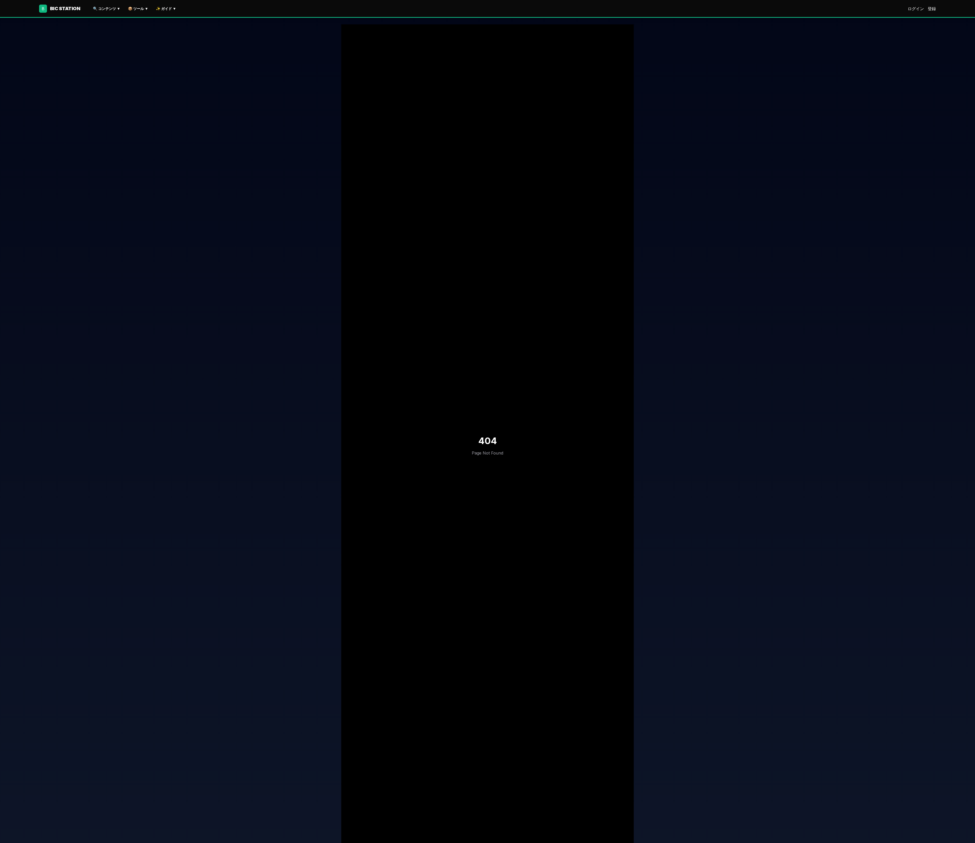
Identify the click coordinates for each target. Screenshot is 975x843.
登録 (932, 8)
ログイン (916, 8)
